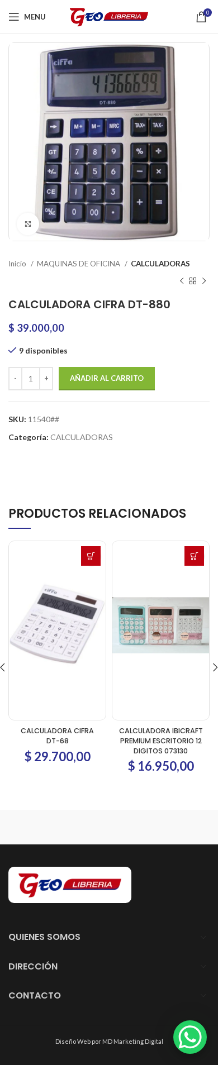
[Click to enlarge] (28, 224)
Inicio (18, 263)
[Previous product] (181, 280)
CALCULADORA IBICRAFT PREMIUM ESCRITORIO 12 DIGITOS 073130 (161, 740)
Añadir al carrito (107, 378)
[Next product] (204, 280)
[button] (91, 556)
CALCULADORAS (160, 263)
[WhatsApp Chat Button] (190, 1037)
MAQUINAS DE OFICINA (79, 263)
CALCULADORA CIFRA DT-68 (57, 736)
